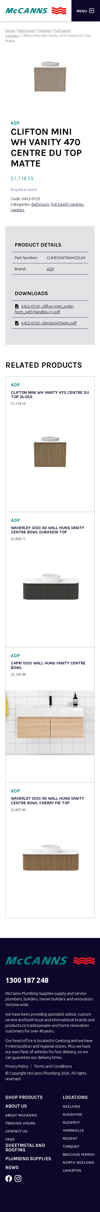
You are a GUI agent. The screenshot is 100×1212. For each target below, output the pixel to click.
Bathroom (26, 30)
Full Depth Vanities (67, 204)
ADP (50, 269)
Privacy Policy (16, 1066)
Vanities (44, 30)
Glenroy (71, 1122)
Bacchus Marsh (79, 1154)
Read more (22, 504)
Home (10, 30)
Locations (75, 1097)
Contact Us (16, 1131)
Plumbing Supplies (28, 1158)
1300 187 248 (27, 980)
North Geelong (78, 1162)
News (12, 1167)
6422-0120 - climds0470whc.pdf (49, 323)
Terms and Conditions (53, 1066)
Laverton (72, 1170)
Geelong (71, 1106)
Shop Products (24, 1097)
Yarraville (73, 1130)
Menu (82, 11)
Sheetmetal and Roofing (25, 1147)
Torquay (71, 1146)
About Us (16, 1106)
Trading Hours (20, 1123)
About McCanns (21, 1115)
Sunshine (72, 1114)
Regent (70, 1138)
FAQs (10, 1139)
